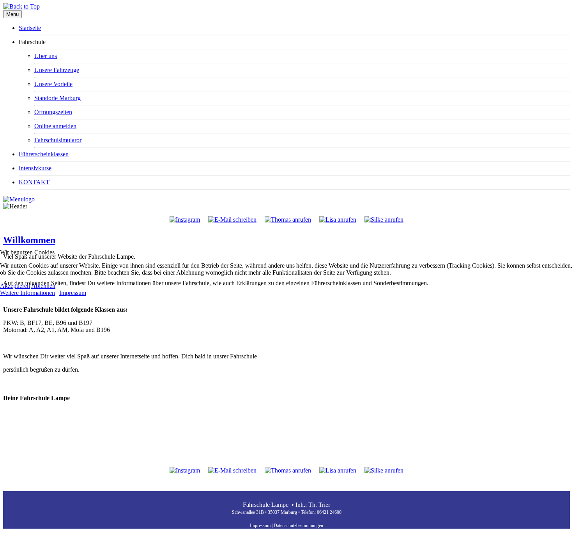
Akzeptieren (15, 285)
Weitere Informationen (27, 292)
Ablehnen (43, 285)
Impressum (72, 292)
